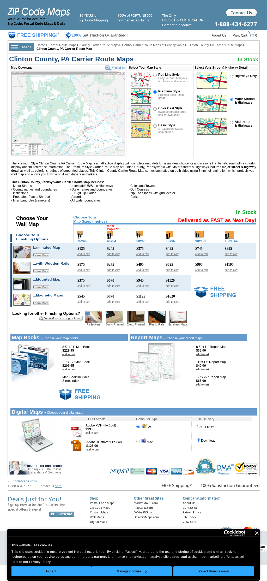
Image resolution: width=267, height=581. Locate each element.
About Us (219, 35)
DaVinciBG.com (144, 512)
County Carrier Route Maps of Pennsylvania (153, 45)
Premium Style (169, 91)
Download (208, 440)
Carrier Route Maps (62, 45)
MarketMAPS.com (146, 503)
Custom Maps (99, 512)
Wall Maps (97, 517)
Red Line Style (169, 74)
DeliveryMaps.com (146, 517)
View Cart (240, 35)
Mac (149, 442)
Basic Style (166, 125)
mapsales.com (143, 507)
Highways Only (246, 76)
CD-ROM (207, 427)
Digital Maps (98, 522)
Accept (51, 571)
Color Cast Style (170, 108)
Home (41, 45)
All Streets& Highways (243, 123)
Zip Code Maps (100, 507)
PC (149, 427)
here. (58, 486)
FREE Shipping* (177, 485)
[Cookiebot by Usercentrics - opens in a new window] (222, 533)
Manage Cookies (129, 571)
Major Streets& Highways (245, 100)
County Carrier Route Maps (99, 45)
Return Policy (192, 512)
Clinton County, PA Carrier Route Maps (215, 45)
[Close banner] (257, 533)
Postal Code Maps (102, 503)
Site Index (189, 517)
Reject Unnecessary (213, 571)
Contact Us (241, 13)
